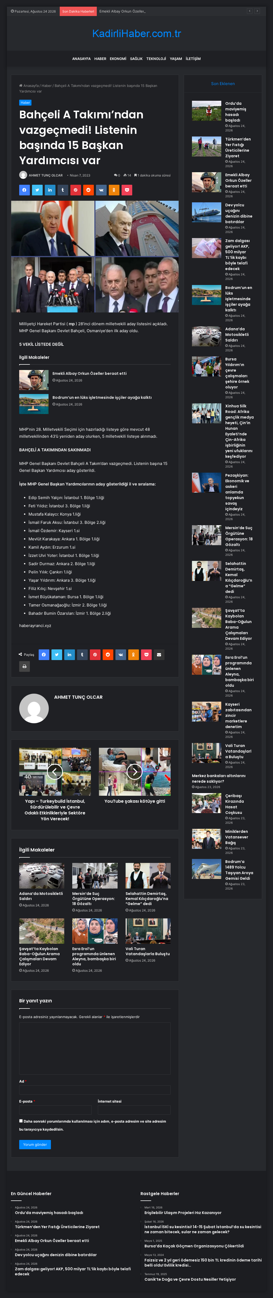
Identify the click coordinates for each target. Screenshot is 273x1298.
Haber (100, 59)
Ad (23, 1081)
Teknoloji (156, 59)
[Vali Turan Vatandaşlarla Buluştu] (148, 931)
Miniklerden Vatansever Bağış (236, 837)
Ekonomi (118, 59)
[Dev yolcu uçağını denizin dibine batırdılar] (206, 212)
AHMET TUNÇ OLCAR (46, 175)
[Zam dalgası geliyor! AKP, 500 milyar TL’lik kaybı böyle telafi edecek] (206, 248)
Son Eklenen (223, 83)
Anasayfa (81, 59)
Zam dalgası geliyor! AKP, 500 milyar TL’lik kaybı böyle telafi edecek (237, 254)
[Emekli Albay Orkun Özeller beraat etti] (34, 380)
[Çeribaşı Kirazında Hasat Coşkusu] (206, 803)
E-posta (27, 1101)
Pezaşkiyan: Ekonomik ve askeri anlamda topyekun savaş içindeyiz (237, 492)
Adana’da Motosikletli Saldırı (41, 896)
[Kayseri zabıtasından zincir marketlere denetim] (206, 712)
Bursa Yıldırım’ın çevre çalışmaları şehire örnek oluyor (237, 373)
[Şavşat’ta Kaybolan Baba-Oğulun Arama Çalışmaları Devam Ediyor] (42, 931)
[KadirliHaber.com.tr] (136, 33)
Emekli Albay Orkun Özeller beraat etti (131, 11)
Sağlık (136, 59)
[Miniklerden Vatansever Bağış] (206, 839)
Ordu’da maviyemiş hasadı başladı (235, 112)
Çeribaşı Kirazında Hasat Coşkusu (234, 804)
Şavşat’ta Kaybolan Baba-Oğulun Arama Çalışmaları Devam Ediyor (39, 956)
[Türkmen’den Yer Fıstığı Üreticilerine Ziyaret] (206, 146)
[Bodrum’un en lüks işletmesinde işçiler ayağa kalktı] (34, 404)
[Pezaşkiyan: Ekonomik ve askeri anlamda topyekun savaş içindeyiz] (206, 483)
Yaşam (176, 59)
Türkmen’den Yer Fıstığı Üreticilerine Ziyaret (238, 147)
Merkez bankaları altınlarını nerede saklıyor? (219, 778)
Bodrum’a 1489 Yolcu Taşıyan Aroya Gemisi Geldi (239, 870)
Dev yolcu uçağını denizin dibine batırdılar (238, 213)
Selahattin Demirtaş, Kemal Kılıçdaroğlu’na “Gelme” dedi (147, 898)
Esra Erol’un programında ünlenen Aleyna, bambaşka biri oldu (94, 956)
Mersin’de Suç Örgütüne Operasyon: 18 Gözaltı (93, 898)
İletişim (193, 59)
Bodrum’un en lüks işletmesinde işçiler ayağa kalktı (102, 397)
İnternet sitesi (110, 1101)
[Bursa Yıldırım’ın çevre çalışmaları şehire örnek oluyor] (206, 366)
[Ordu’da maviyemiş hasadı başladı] (206, 111)
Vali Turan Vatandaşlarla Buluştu (148, 951)
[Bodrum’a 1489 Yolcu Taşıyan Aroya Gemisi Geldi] (206, 869)
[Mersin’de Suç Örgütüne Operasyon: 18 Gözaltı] (95, 876)
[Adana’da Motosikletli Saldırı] (42, 876)
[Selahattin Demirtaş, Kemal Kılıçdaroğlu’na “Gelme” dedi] (148, 876)
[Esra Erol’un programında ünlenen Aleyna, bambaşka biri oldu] (95, 931)
